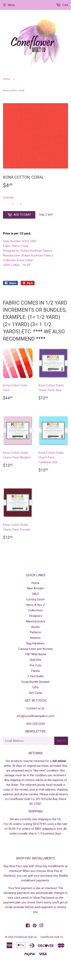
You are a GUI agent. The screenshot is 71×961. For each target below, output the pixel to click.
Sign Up (61, 740)
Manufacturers (35, 621)
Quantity (8, 197)
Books (35, 627)
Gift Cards (35, 693)
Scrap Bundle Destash (35, 682)
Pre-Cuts (35, 665)
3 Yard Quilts (35, 676)
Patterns (35, 632)
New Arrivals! (35, 588)
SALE (35, 594)
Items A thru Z (35, 605)
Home (6, 78)
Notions (35, 638)
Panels (35, 671)
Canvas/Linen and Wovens (35, 649)
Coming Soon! (35, 599)
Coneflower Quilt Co (25, 936)
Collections (35, 610)
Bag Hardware (35, 643)
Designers (35, 616)
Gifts (35, 687)
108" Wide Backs (35, 654)
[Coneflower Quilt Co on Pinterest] (35, 926)
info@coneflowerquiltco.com (35, 716)
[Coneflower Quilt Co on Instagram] (41, 926)
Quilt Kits (35, 660)
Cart (65, 5)
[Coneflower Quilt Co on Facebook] (28, 926)
